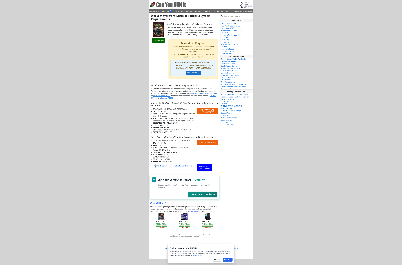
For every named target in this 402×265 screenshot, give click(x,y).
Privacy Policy (197, 255)
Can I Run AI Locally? (201, 194)
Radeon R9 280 (167, 98)
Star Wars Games (228, 82)
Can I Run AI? (192, 73)
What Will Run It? (159, 203)
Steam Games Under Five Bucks (233, 59)
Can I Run (166, 11)
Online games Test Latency (204, 167)
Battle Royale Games (229, 66)
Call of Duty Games (228, 61)
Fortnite (224, 46)
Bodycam (224, 37)
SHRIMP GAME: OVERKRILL (231, 106)
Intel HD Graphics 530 (161, 96)
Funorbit (224, 122)
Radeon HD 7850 (210, 93)
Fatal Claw (225, 104)
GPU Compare (237, 11)
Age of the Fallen (227, 124)
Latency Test (249, 11)
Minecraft (225, 42)
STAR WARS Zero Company (231, 30)
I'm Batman (225, 80)
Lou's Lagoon (226, 101)
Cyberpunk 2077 (227, 28)
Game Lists (179, 11)
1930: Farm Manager (229, 117)
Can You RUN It (153, 11)
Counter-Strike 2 (227, 51)
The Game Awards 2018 (230, 68)
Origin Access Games (229, 77)
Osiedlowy (225, 115)
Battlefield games (228, 64)
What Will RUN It (222, 11)
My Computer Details (193, 11)
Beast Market (226, 120)
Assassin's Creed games (230, 75)
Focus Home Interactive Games (233, 87)
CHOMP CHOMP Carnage (231, 111)
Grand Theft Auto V (228, 23)
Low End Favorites (228, 73)
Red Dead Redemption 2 (230, 26)
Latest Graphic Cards (207, 142)
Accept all (227, 259)
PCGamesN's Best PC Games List (234, 84)
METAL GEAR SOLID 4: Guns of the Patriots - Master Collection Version (235, 95)
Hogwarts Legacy (228, 49)
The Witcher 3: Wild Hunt (231, 44)
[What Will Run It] (161, 216)
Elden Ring (225, 40)
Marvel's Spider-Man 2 (230, 35)
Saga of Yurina (227, 113)
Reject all (217, 259)
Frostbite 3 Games (228, 89)
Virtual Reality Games (229, 70)
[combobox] (238, 16)
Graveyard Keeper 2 (229, 99)
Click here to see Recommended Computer (207, 110)
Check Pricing (158, 40)
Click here (195, 211)
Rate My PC (209, 11)
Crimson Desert (227, 53)
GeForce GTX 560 (196, 93)
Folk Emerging (226, 108)
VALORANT (225, 33)
